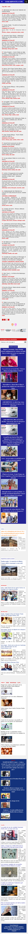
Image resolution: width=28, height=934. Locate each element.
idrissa (7, 65)
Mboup (7, 98)
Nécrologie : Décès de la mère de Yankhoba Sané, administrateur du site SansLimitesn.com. (13, 646)
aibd (9, 283)
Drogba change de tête (13, 801)
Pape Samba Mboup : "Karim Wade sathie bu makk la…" (12, 135)
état (8, 220)
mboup (6, 114)
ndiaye (8, 32)
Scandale (14, 270)
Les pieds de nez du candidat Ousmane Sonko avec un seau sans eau (12, 828)
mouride (19, 187)
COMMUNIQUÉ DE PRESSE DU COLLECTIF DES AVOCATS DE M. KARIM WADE (14, 192)
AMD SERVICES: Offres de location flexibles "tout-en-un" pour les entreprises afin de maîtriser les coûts (13, 421)
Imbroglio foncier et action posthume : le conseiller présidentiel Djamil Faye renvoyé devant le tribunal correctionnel (13, 493)
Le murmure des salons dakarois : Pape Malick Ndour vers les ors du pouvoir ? (13, 510)
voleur (18, 139)
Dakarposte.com (14, 2)
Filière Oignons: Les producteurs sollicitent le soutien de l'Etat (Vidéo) (13, 745)
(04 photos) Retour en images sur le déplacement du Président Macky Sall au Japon (13, 790)
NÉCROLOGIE (4, 611)
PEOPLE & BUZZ (13, 347)
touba (3, 299)
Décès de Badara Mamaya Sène (10, 662)
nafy (15, 131)
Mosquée (13, 187)
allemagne (4, 270)
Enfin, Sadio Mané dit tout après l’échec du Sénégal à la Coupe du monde (13, 588)
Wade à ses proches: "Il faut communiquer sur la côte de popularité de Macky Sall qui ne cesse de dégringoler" (13, 304)
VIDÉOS (3, 682)
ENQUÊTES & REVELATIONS (7, 558)
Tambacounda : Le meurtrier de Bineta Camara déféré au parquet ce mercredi (11, 562)
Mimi (12, 283)
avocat (3, 205)
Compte (4, 220)
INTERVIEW (3, 585)
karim (3, 21)
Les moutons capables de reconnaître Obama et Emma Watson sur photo (11, 865)
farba (3, 65)
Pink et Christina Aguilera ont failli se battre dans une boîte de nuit (13, 903)
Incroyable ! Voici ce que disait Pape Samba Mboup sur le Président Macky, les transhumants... (14, 103)
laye (3, 114)
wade (6, 21)
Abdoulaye (5, 253)
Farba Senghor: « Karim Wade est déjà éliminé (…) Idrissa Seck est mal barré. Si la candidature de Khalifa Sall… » (13, 53)
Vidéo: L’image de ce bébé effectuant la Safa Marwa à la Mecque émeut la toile (12, 846)
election (7, 131)
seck (14, 65)
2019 (3, 131)
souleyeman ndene (15, 32)
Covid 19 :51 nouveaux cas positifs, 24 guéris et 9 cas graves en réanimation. (12, 720)
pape (11, 139)
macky (3, 83)
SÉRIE (7, 682)
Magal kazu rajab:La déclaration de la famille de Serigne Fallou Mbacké (11, 685)
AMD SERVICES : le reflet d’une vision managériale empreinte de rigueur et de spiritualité (13, 404)
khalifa (10, 253)
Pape (11, 98)
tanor (12, 48)
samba (14, 114)
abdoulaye (4, 48)
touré (15, 283)
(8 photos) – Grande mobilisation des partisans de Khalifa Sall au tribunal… (13, 811)
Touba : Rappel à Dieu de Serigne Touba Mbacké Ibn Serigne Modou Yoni (12, 614)
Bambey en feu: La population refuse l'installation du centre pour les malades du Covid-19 (13, 733)
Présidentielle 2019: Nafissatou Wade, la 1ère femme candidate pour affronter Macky (14, 120)
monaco (15, 220)
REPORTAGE (13, 682)
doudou (4, 32)
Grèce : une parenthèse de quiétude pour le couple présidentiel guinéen (13, 459)
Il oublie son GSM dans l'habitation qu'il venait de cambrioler (12, 883)
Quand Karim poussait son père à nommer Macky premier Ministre (12, 143)
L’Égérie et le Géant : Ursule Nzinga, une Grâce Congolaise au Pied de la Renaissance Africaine (13, 476)
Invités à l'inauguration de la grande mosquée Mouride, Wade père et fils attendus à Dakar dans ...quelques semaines (12, 175)
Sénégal (19, 220)
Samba (15, 98)
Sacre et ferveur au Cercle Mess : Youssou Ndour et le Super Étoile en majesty (13, 370)
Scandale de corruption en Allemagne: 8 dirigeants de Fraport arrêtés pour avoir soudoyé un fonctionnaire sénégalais (14, 258)
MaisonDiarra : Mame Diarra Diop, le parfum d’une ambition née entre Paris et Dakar (13, 386)
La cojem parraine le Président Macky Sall (13, 779)
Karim (3, 98)
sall (7, 83)
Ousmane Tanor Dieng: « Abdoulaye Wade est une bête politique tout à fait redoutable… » (12, 37)
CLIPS (18, 682)
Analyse (2, 529)
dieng (9, 48)
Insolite (2, 825)
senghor (18, 65)
